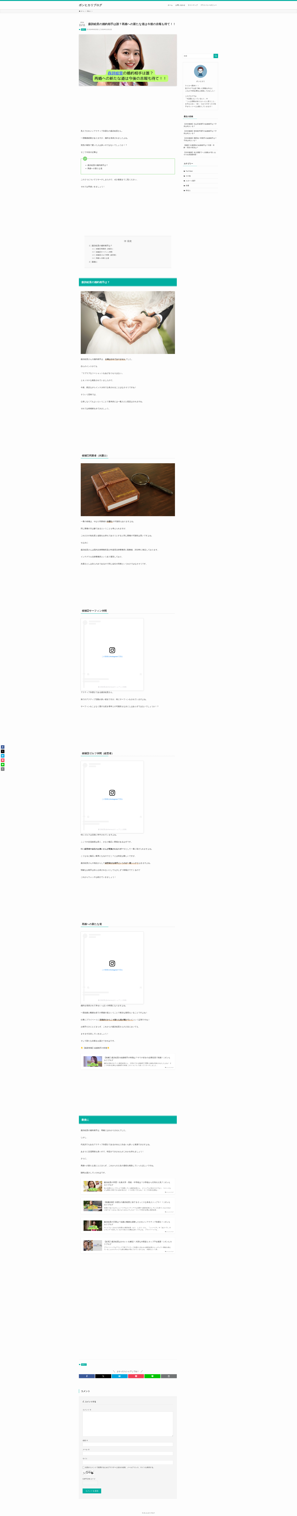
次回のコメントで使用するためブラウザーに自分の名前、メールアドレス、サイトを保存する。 (120, 1467)
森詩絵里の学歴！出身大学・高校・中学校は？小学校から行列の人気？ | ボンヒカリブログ (137, 1183)
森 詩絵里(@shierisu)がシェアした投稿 (112, 687)
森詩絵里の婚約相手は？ (102, 246)
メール (86, 1449)
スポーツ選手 (190, 181)
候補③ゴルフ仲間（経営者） (106, 255)
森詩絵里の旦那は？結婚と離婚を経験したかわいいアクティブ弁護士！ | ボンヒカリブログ (137, 1223)
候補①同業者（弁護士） (105, 249)
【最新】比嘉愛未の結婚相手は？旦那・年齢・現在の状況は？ (199, 146)
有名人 (83, 29)
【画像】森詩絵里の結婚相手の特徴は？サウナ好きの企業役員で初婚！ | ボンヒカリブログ (137, 1059)
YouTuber (189, 171)
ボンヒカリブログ (90, 5)
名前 (85, 1440)
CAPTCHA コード (89, 1479)
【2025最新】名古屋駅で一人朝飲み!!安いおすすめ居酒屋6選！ (200, 153)
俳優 (187, 185)
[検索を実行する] (215, 56)
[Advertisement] (128, 105)
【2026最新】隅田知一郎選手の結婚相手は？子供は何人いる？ (200, 139)
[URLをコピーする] (169, 1376)
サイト (85, 1458)
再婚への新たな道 (102, 258)
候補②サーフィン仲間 (104, 252)
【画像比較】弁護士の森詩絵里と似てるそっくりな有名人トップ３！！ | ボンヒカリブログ (137, 1203)
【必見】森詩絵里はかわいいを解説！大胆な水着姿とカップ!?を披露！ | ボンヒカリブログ (138, 1243)
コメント (87, 1410)
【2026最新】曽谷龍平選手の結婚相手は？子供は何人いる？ (200, 132)
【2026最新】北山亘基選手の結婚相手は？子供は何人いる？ (200, 125)
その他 (188, 176)
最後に (94, 262)
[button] (87, 1376)
